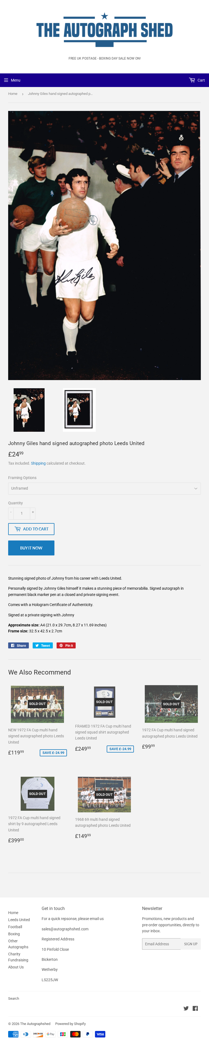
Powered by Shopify (70, 1024)
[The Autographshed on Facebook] (195, 1009)
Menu (15, 80)
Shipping (38, 463)
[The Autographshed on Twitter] (186, 1009)
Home (12, 94)
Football (15, 927)
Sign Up (190, 944)
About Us (16, 967)
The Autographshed (35, 1024)
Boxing (14, 934)
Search (13, 998)
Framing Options (22, 478)
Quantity (15, 503)
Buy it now (31, 548)
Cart (201, 80)
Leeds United (19, 920)
